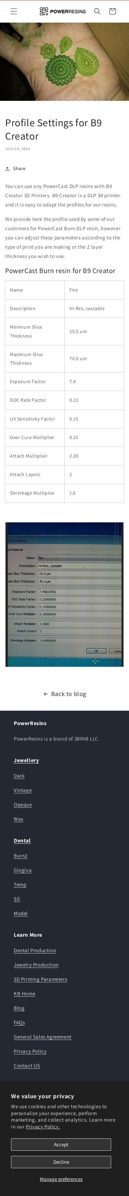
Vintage (23, 790)
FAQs (19, 1022)
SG (17, 899)
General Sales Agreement (43, 1036)
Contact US (27, 1065)
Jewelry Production (36, 964)
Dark (19, 775)
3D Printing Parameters (40, 979)
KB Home (24, 993)
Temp (20, 884)
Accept (61, 1144)
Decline (61, 1162)
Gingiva (23, 870)
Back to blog (68, 694)
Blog (19, 1008)
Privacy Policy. (43, 1126)
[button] (13, 11)
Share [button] (19, 168)
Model (21, 913)
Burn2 (21, 855)
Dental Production (35, 950)
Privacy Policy (30, 1051)
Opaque (23, 804)
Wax (19, 819)
